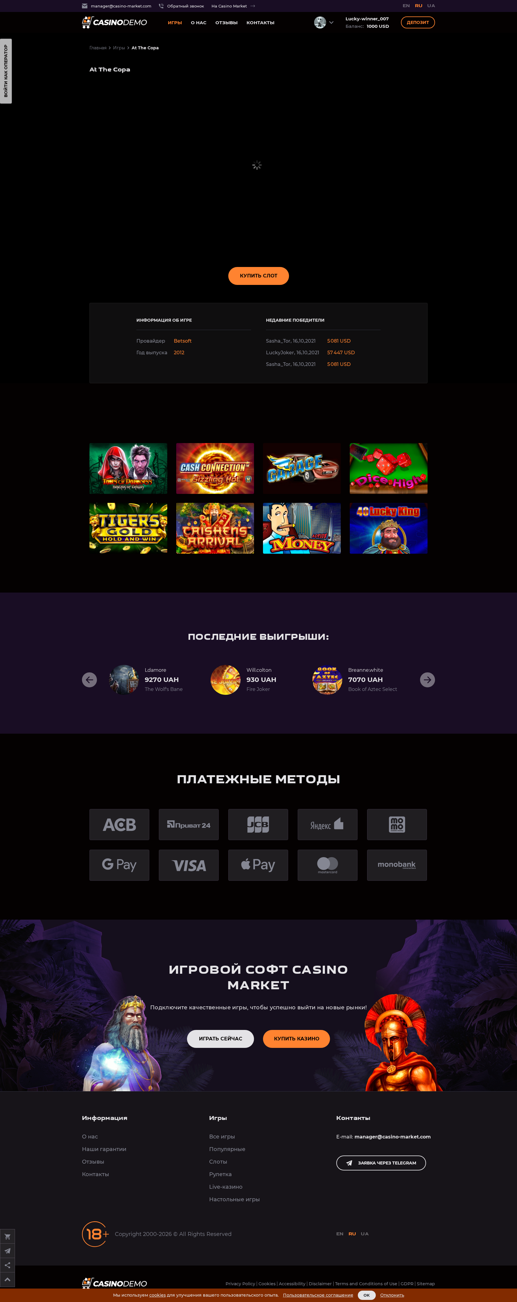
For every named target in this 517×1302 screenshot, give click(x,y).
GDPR (407, 1284)
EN (406, 6)
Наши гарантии (104, 1149)
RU (419, 6)
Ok (367, 1295)
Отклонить (392, 1295)
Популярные (227, 1149)
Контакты (260, 22)
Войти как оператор (6, 71)
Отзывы (226, 22)
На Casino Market (229, 6)
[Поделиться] (7, 1265)
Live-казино (226, 1187)
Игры (175, 22)
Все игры (222, 1136)
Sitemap (426, 1284)
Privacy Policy (240, 1284)
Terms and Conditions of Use (366, 1284)
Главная (98, 48)
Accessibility (292, 1284)
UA (431, 6)
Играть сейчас (220, 1039)
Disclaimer (320, 1284)
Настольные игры (234, 1199)
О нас (198, 22)
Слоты (218, 1161)
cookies (157, 1295)
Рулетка (220, 1174)
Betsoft (183, 341)
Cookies (267, 1284)
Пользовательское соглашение (318, 1295)
